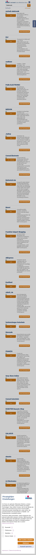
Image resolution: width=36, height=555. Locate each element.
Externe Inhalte (9, 536)
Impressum (5, 550)
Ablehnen (26, 543)
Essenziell (7, 527)
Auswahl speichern (25, 546)
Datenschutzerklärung (8, 523)
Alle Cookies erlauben (26, 539)
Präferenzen (8, 530)
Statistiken (7, 533)
